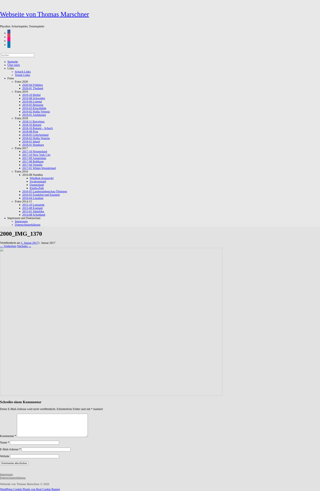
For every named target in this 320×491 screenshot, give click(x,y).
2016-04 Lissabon (32, 198)
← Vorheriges (8, 246)
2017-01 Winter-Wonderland (39, 168)
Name (4, 442)
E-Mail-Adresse (10, 449)
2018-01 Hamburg (33, 144)
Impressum (6, 474)
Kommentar (8, 436)
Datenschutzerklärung (27, 224)
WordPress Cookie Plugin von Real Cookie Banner (30, 489)
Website (4, 456)
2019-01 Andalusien (34, 114)
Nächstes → (24, 246)
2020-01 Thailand (32, 88)
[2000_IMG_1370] (111, 394)
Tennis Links (22, 75)
